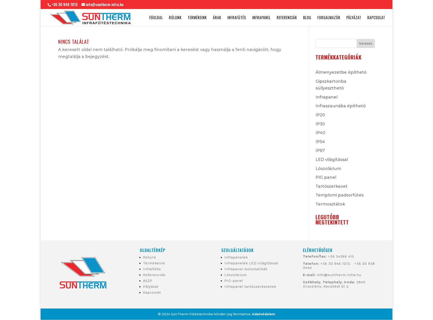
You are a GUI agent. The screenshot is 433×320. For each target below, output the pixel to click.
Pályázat (353, 18)
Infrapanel (261, 18)
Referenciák (287, 18)
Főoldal (156, 18)
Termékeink (197, 18)
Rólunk (175, 18)
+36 (358, 264)
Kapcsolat (376, 18)
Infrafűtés (236, 18)
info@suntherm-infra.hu (339, 275)
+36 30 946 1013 (334, 264)
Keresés (365, 43)
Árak (217, 18)
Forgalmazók (328, 18)
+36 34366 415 (341, 256)
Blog (307, 18)
